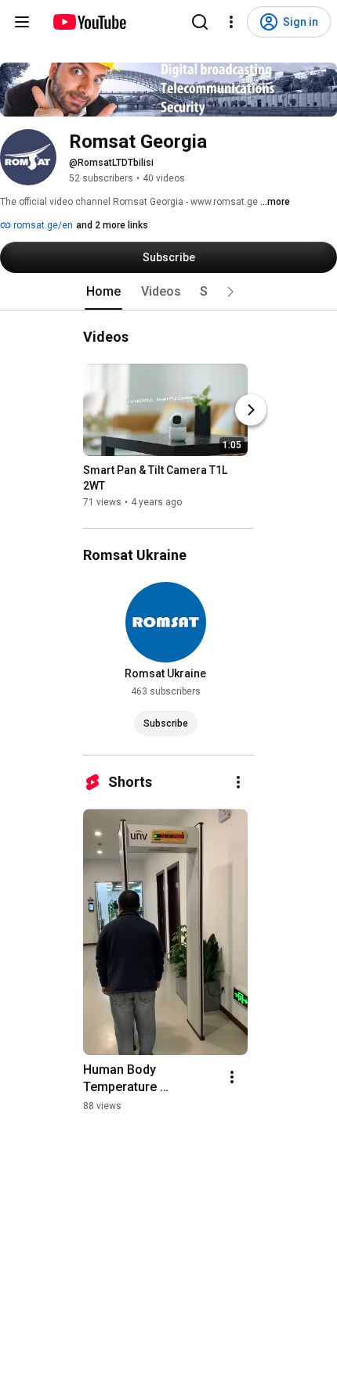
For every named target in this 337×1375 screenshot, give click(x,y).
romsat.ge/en (42, 225)
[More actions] (238, 782)
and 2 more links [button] (112, 225)
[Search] (199, 22)
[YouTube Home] (89, 22)
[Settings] (231, 22)
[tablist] (168, 292)
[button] (230, 292)
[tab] (103, 292)
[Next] (250, 409)
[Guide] (22, 22)
